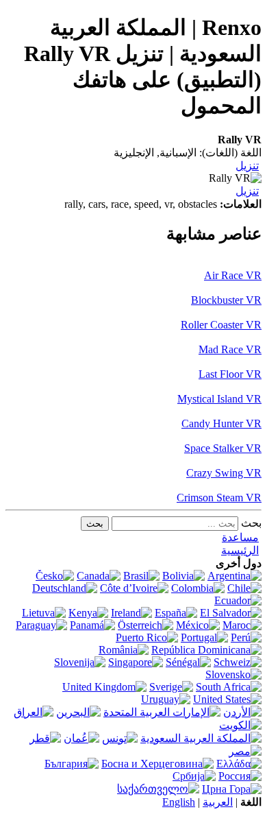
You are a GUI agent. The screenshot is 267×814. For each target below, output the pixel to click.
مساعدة (240, 537)
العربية (218, 802)
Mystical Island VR (219, 399)
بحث (251, 523)
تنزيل (247, 165)
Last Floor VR (230, 374)
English (178, 802)
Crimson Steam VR (219, 497)
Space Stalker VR (223, 448)
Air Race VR (233, 275)
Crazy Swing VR (224, 473)
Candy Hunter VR (221, 423)
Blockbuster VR (226, 300)
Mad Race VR (230, 349)
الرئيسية (240, 550)
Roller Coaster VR (221, 325)
